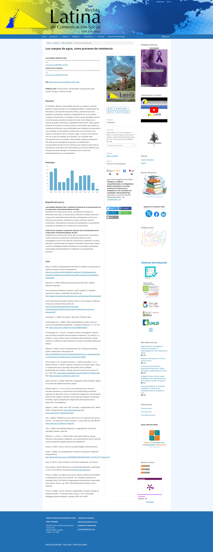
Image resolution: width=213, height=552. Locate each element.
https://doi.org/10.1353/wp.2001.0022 (59, 413)
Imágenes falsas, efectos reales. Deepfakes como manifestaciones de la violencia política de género (153, 378)
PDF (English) (122, 109)
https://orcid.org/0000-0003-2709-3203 (56, 75)
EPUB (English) (124, 112)
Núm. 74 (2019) (67, 43)
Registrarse (160, 2)
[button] (112, 208)
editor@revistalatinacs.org (87, 522)
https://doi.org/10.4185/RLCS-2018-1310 (64, 376)
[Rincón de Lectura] (154, 197)
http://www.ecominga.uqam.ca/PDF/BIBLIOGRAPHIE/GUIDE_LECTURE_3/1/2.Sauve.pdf (77, 457)
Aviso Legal (67, 544)
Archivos (101, 36)
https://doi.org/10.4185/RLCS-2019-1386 (64, 82)
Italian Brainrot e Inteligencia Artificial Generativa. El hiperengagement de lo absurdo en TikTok (154, 349)
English (143, 163)
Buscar (166, 36)
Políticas (75, 36)
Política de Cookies (80, 544)
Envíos (65, 36)
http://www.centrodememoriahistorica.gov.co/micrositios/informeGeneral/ (73, 296)
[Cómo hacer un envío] (154, 122)
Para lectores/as (146, 408)
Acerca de (54, 36)
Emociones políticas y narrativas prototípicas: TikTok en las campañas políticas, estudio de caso (153, 389)
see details (150, 502)
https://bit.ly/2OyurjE (82, 470)
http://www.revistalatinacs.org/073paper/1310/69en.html (78, 373)
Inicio (44, 36)
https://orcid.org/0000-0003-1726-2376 (56, 65)
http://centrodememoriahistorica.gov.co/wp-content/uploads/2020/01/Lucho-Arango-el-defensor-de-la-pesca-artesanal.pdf (69, 309)
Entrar (169, 2)
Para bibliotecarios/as (148, 415)
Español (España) (147, 160)
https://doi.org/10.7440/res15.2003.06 (59, 423)
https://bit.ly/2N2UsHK (72, 410)
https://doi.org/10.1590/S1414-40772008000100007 (68, 328)
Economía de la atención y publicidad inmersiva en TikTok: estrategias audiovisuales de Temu (154, 368)
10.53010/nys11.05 (114, 199)
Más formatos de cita (115, 145)
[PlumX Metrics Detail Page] (149, 487)
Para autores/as (146, 412)
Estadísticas (88, 36)
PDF (111, 109)
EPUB (112, 112)
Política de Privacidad (53, 544)
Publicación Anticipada (116, 36)
